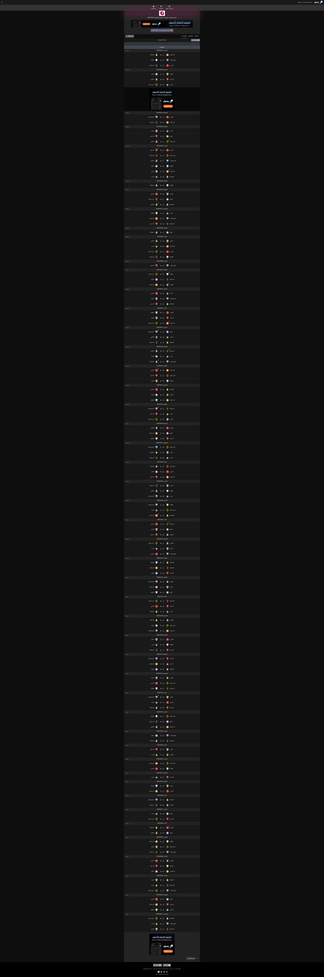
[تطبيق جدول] (162, 24)
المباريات (184, 36)
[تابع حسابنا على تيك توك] (161, 972)
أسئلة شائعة (165, 968)
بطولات (161, 8)
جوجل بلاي (156, 965)
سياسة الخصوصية (147, 968)
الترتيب (196, 36)
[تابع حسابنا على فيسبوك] (159, 972)
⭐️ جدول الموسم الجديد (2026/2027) (162, 30)
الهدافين (190, 36)
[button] (162, 55)
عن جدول (172, 968)
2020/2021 (130, 36)
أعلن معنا (155, 968)
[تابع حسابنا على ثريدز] (164, 972)
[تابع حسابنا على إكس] (167, 972)
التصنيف (153, 8)
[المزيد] (1, 2)
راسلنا (160, 968)
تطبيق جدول (178, 968)
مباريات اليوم (169, 8)
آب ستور (166, 965)
